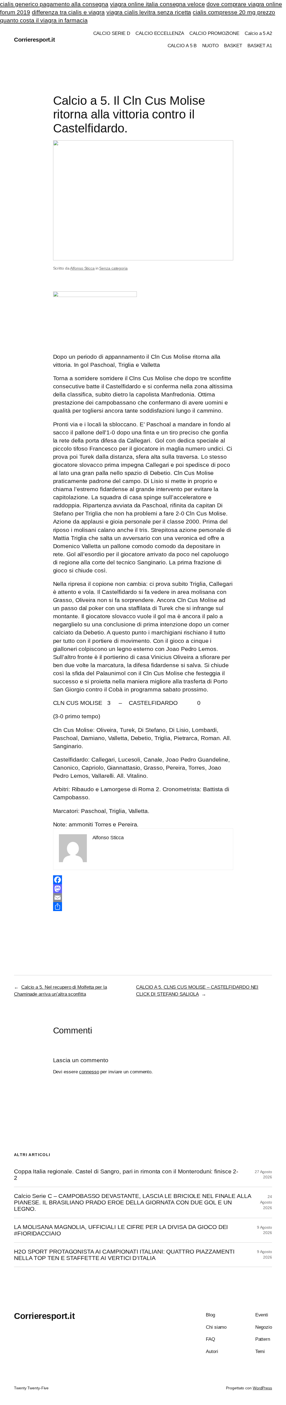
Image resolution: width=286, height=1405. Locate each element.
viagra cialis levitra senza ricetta (148, 12)
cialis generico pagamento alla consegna (54, 4)
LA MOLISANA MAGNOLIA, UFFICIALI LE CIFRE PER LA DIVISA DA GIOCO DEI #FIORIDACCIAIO (121, 1230)
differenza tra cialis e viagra (68, 12)
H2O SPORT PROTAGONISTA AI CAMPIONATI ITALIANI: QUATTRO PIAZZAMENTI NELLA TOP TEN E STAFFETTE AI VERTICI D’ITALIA (124, 1254)
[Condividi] (143, 906)
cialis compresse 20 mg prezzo (234, 12)
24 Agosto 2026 (266, 1202)
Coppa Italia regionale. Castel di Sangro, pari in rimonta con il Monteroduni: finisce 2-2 (126, 1174)
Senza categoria (113, 268)
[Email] (143, 897)
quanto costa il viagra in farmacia (44, 20)
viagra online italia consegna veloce (157, 4)
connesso (89, 1071)
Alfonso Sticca (82, 268)
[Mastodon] (143, 888)
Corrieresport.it (34, 39)
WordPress (262, 1388)
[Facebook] (143, 879)
